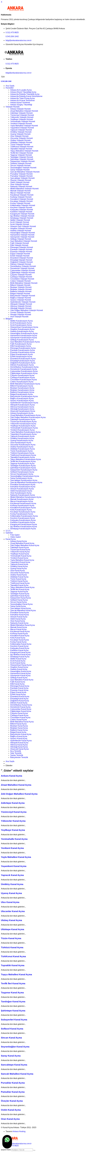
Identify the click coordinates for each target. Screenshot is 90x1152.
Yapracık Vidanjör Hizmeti (21, 130)
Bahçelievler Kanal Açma (20, 734)
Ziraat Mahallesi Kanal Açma (22, 543)
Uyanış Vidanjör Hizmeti (20, 134)
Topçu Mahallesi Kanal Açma (22, 587)
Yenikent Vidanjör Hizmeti (21, 124)
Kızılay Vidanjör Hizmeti (20, 203)
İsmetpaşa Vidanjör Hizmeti (21, 218)
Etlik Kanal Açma (17, 684)
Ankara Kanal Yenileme (20, 103)
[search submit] (34, 1150)
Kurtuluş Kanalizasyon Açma (22, 506)
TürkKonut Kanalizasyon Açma (23, 455)
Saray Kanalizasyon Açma (21, 478)
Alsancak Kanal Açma (19, 749)
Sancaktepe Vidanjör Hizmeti (22, 178)
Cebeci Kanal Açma (18, 720)
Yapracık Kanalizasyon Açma (22, 436)
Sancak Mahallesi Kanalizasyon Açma (26, 482)
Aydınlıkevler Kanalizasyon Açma (24, 403)
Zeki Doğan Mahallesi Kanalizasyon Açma (28, 417)
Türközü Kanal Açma (19, 581)
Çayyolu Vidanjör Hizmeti (21, 275)
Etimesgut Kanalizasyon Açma (23, 348)
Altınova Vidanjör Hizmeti (20, 306)
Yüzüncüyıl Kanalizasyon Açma (23, 422)
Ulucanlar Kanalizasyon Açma (22, 445)
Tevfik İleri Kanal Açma (19, 589)
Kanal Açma (11, 539)
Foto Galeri (15, 535)
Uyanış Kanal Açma (18, 568)
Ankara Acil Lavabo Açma (21, 90)
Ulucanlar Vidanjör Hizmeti (21, 138)
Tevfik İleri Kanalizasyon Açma (23, 461)
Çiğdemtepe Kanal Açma (20, 711)
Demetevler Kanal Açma (20, 707)
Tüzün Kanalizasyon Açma (21, 451)
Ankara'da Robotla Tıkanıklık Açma (24, 94)
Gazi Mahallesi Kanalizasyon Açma (25, 342)
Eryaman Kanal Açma (19, 690)
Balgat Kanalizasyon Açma (21, 394)
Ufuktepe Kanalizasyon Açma (22, 449)
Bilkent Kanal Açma (18, 724)
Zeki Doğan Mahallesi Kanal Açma (24, 545)
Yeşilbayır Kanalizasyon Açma (23, 426)
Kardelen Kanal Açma (19, 650)
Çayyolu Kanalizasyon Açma (22, 375)
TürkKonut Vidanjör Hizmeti (21, 147)
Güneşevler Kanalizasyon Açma (23, 338)
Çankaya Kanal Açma (19, 715)
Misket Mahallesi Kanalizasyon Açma (25, 497)
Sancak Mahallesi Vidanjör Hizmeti (24, 172)
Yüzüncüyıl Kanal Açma (20, 550)
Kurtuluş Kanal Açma (19, 634)
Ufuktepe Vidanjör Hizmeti (21, 142)
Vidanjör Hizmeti (12, 107)
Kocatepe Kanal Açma (19, 640)
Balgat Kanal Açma (18, 732)
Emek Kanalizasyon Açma (21, 356)
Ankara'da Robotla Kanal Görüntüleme (26, 96)
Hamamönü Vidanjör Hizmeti (22, 235)
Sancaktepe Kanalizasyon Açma (23, 480)
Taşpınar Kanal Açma (19, 592)
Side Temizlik (15, 753)
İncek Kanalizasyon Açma (21, 325)
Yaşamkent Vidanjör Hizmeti (22, 128)
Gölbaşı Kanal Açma (18, 678)
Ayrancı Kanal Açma (18, 738)
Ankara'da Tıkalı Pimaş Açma (22, 98)
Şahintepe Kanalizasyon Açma (23, 468)
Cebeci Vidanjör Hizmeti (20, 281)
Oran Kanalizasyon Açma (20, 493)
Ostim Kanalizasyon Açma (21, 491)
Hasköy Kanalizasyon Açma (22, 331)
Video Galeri (15, 537)
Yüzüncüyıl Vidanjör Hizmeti (22, 115)
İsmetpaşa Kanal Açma (19, 657)
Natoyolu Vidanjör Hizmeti (21, 186)
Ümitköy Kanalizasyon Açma (22, 438)
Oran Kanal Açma (17, 621)
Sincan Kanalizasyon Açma (21, 474)
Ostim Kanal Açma (18, 619)
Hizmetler (10, 88)
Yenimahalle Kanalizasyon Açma (24, 428)
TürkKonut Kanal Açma (20, 583)
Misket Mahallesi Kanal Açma (22, 625)
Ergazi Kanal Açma (18, 692)
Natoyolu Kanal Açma (19, 623)
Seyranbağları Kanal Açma (21, 604)
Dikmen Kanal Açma (18, 703)
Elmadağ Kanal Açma (19, 699)
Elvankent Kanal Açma (19, 696)
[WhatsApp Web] (7, 1142)
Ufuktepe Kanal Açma (19, 577)
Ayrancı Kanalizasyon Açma (22, 401)
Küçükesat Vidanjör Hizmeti (21, 195)
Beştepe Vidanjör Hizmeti (21, 289)
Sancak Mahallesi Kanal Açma (23, 610)
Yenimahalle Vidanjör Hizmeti (22, 121)
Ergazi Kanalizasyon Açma (21, 354)
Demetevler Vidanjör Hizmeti (22, 268)
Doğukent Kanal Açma (19, 701)
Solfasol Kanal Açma (19, 600)
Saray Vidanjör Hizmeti (20, 170)
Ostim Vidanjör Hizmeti (19, 182)
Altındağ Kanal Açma (19, 747)
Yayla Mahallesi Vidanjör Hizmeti (24, 126)
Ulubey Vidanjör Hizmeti (20, 140)
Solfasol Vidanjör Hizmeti (20, 163)
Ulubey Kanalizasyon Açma (21, 447)
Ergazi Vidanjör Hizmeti (20, 254)
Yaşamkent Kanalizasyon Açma (23, 434)
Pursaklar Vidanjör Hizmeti (21, 174)
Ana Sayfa (10, 86)
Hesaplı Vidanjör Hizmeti (20, 315)
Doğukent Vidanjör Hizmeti (21, 262)
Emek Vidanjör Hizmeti (19, 256)
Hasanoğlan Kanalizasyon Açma (24, 333)
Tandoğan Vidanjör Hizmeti (21, 157)
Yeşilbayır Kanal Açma (19, 554)
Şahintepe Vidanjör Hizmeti (21, 159)
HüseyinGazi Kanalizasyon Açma (24, 327)
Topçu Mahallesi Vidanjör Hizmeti (24, 151)
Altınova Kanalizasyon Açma (22, 407)
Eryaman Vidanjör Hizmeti (21, 252)
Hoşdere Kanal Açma (19, 667)
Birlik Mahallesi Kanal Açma (22, 722)
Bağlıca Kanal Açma (18, 736)
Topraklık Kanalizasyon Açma (22, 457)
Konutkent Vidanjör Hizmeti (21, 199)
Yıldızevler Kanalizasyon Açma (23, 424)
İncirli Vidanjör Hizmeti (19, 222)
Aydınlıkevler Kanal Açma (21, 741)
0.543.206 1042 (12, 36)
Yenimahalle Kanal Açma (20, 556)
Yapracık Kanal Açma (19, 564)
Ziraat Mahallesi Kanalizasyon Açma (25, 415)
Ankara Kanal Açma (18, 541)
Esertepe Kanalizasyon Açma (22, 350)
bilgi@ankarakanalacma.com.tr (18, 40)
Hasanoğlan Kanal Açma (20, 671)
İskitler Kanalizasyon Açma (21, 321)
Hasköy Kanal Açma (18, 669)
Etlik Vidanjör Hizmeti (19, 245)
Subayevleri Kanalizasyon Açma (23, 470)
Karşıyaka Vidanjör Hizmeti (21, 210)
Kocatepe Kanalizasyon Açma (22, 512)
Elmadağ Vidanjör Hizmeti (21, 260)
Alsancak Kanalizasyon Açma (22, 411)
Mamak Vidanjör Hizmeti (20, 191)
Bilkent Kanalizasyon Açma (21, 386)
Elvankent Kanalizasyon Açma (23, 359)
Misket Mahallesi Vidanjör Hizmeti (24, 189)
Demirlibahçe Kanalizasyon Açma (24, 367)
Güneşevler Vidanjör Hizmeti (22, 237)
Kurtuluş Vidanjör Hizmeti (21, 197)
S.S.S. (8, 531)
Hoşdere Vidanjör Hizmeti (21, 228)
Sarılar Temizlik (16, 755)
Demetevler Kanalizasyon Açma (23, 369)
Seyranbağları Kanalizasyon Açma (24, 476)
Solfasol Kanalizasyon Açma (22, 472)
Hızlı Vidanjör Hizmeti (19, 317)
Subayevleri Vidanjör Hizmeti (22, 161)
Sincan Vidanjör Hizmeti (20, 166)
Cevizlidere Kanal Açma (20, 717)
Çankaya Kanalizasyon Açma (22, 377)
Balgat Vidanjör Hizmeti (20, 294)
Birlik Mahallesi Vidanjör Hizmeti (23, 283)
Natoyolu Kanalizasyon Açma (22, 495)
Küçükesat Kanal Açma (20, 631)
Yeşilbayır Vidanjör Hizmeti (21, 119)
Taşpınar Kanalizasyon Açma (22, 464)
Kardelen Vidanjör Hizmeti (21, 212)
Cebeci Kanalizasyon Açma (21, 382)
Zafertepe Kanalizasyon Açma (22, 419)
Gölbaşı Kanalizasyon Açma (22, 340)
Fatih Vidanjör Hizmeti (19, 243)
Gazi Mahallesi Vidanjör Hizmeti (23, 241)
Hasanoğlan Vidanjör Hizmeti (22, 233)
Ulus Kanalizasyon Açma (20, 443)
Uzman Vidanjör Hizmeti (20, 312)
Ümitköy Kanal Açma (19, 566)
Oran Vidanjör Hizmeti (19, 184)
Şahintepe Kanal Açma (19, 596)
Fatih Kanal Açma (17, 682)
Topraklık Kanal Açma (19, 585)
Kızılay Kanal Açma (18, 642)
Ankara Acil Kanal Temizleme (22, 100)
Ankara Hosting (19, 1131)
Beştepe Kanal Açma (19, 728)
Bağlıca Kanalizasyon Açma (22, 398)
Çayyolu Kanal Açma (19, 713)
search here (6, 1150)
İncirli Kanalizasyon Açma (21, 323)
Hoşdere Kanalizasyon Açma (22, 329)
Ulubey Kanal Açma (18, 575)
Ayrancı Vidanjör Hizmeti (20, 300)
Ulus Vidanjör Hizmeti (19, 136)
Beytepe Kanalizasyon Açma (22, 388)
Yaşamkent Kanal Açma (20, 562)
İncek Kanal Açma (17, 663)
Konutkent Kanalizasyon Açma (23, 508)
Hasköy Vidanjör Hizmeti (20, 231)
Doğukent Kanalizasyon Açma (22, 363)
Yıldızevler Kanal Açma (20, 552)
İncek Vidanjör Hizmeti (19, 224)
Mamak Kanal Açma (18, 627)
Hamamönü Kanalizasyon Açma (23, 336)
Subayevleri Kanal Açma (20, 598)
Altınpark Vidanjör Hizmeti (21, 304)
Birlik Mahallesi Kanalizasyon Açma (25, 384)
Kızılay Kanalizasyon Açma (21, 514)
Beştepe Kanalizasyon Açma (22, 390)
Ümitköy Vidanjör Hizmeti (20, 132)
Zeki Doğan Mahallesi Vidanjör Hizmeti (26, 310)
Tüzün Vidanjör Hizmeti (20, 145)
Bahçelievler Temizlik (19, 757)
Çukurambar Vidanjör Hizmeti (22, 270)
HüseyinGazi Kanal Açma (21, 665)
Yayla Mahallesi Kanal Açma (22, 560)
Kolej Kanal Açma (17, 638)
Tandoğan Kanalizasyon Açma (23, 466)
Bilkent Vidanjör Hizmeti (20, 285)
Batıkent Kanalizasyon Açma (22, 392)
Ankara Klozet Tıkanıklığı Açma (23, 92)
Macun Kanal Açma (18, 629)
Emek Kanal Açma (18, 694)
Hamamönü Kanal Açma (20, 673)
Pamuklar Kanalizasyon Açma (22, 487)
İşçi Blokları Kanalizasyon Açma (23, 526)
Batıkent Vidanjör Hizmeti (20, 291)
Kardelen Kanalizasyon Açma (22, 522)
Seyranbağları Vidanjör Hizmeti (23, 168)
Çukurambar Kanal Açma (20, 709)
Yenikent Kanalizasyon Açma (22, 430)
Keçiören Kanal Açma (19, 646)
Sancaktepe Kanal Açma (20, 608)
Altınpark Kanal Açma (19, 743)
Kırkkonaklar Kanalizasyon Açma (24, 516)
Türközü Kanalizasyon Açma (22, 453)
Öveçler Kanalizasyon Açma (22, 489)
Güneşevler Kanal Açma (20, 676)
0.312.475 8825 (12, 32)
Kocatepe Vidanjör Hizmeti (21, 201)
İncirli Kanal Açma (17, 661)
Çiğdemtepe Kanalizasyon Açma (24, 373)
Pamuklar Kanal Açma (19, 615)
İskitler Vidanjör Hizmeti (20, 220)
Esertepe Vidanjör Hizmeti (21, 249)
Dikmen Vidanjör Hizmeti (20, 264)
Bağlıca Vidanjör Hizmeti (20, 298)
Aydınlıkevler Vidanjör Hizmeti (22, 302)
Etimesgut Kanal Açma (19, 686)
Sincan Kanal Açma (18, 602)
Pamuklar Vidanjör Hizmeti (21, 176)
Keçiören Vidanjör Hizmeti (21, 207)
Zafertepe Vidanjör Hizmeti (21, 113)
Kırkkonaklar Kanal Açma (20, 644)
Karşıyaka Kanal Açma (19, 648)
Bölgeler (9, 319)
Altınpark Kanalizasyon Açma (22, 405)
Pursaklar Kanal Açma (19, 613)
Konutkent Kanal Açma (19, 636)
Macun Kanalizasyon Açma (21, 501)
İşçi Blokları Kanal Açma (20, 655)
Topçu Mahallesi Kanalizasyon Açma (25, 459)
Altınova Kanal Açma (19, 745)
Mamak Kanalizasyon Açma (21, 499)
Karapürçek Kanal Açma (20, 652)
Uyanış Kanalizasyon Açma (21, 440)
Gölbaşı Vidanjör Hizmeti (20, 239)
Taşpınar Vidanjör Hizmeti (21, 155)
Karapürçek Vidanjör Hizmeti (22, 214)
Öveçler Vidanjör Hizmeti (20, 180)
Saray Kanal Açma (18, 606)
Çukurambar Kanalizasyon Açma (24, 371)
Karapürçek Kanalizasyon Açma (23, 524)
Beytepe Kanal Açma (19, 726)
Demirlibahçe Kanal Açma (21, 705)
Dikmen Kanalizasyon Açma (22, 365)
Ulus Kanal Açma (17, 571)
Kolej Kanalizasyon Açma (21, 510)
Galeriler (9, 533)
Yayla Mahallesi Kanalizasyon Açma (25, 432)
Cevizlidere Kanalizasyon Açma (23, 380)
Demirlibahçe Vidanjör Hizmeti (23, 266)
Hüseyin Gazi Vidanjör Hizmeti (23, 226)
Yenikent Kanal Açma (19, 558)
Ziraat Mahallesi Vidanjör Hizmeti (24, 111)
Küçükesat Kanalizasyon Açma (23, 503)
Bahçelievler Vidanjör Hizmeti (22, 296)
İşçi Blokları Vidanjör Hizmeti (22, 216)
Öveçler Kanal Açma (18, 617)
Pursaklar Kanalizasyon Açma (22, 485)
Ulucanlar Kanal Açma (19, 573)
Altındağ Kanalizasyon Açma (22, 409)
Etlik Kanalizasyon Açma (20, 346)
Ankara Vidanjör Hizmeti (20, 109)
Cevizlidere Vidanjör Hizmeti (22, 279)
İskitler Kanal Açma (18, 659)
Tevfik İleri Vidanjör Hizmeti (21, 153)
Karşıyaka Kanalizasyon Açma (23, 520)
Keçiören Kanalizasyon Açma (22, 518)
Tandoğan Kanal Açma (19, 594)
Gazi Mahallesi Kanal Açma (21, 680)
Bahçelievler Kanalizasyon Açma (24, 396)
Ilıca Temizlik (15, 751)
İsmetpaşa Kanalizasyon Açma (23, 529)
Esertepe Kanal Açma (19, 688)
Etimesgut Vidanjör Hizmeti (21, 247)
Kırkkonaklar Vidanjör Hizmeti (22, 205)
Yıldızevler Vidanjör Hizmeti (21, 117)
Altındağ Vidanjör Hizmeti (21, 308)
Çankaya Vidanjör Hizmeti (21, 277)
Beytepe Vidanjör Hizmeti (21, 287)
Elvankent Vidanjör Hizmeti (21, 258)
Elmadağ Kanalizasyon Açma (22, 361)
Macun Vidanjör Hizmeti (20, 193)
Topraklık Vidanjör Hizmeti (21, 149)
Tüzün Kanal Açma (18, 579)
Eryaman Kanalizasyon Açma (22, 352)
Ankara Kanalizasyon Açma (21, 413)
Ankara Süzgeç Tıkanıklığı (21, 105)
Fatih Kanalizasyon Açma (21, 344)
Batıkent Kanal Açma (19, 730)
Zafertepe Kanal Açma (19, 547)
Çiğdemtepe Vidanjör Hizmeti (22, 273)
